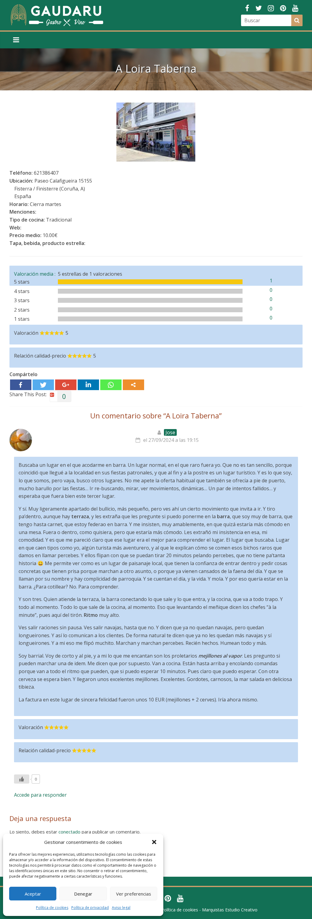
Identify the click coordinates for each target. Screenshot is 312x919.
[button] (154, 842)
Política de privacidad (90, 907)
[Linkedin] (88, 384)
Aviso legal (121, 907)
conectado (69, 832)
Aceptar (33, 894)
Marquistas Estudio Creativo (229, 910)
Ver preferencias (133, 894)
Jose (170, 432)
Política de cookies (52, 907)
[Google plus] (65, 384)
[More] (133, 384)
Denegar (83, 894)
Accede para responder (40, 794)
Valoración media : (36, 274)
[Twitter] (43, 384)
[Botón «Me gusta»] (21, 779)
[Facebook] (20, 384)
